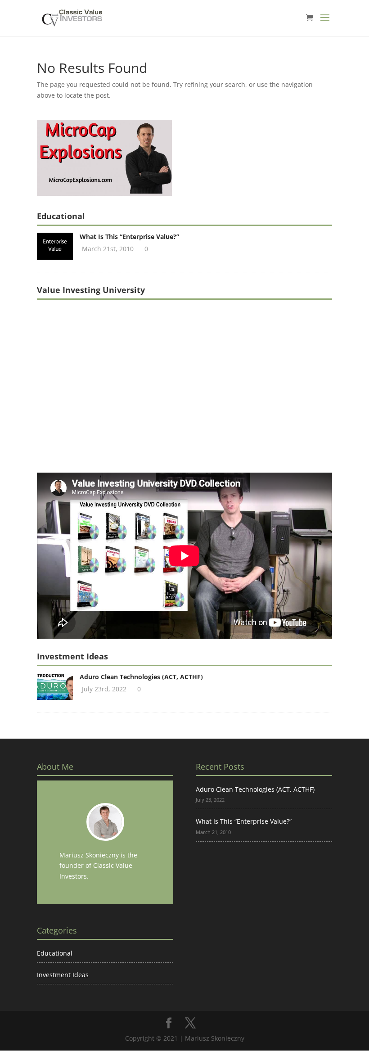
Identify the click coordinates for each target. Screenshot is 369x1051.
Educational (54, 953)
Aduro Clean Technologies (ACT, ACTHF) (141, 676)
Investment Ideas (63, 974)
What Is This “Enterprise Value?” (129, 236)
